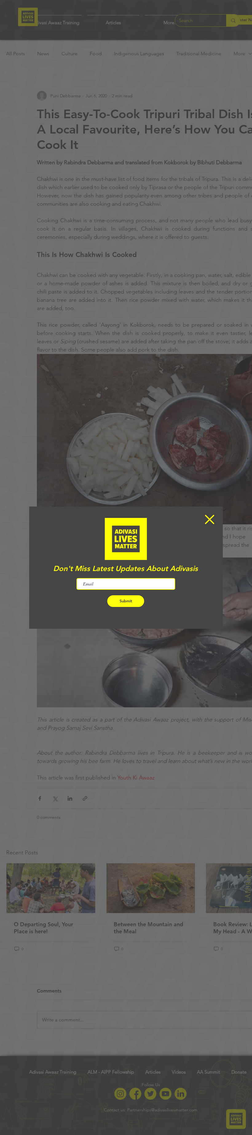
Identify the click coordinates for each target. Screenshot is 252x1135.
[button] (209, 519)
